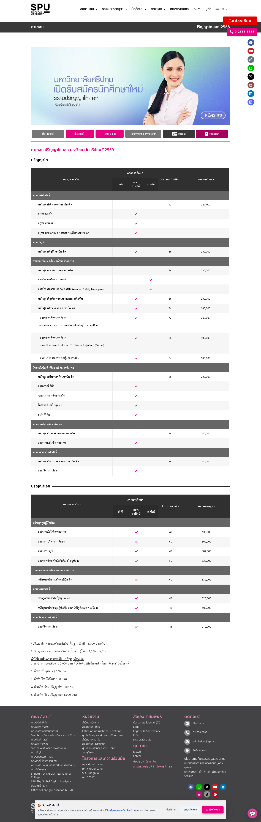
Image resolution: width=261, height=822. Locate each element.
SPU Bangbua (90, 773)
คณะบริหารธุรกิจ (39, 744)
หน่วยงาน (90, 717)
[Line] (251, 68)
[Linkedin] (251, 93)
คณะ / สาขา (41, 717)
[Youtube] (251, 51)
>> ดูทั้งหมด (89, 752)
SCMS (198, 9)
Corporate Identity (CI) (146, 723)
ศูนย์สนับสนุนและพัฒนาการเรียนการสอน (103, 735)
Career (137, 756)
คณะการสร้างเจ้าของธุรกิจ (44, 731)
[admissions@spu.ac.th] (187, 742)
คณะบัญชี (36, 752)
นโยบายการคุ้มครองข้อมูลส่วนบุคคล (204, 759)
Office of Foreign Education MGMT (52, 790)
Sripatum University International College (51, 775)
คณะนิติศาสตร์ (38, 769)
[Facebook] (251, 42)
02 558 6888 (200, 732)
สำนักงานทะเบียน (91, 727)
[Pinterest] (215, 794)
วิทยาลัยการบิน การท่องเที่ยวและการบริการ (53, 735)
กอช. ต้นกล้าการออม (93, 765)
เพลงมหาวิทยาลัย (142, 740)
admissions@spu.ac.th (205, 741)
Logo (136, 727)
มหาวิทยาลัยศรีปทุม (92, 769)
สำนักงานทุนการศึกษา (93, 744)
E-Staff (137, 752)
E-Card (137, 735)
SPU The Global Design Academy (51, 782)
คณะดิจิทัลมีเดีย (39, 723)
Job (208, 9)
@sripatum (199, 723)
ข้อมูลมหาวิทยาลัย (144, 761)
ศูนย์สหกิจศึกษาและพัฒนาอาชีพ (98, 748)
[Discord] (251, 102)
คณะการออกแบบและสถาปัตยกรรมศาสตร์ (53, 765)
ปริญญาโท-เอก (39, 786)
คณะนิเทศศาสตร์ (39, 727)
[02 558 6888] (187, 733)
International (180, 9)
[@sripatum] (187, 724)
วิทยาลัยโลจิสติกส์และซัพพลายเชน (48, 748)
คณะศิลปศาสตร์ (39, 740)
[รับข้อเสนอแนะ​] (187, 751)
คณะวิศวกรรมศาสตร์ (42, 757)
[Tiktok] (251, 59)
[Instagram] (251, 85)
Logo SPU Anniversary (146, 731)
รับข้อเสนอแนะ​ (200, 750)
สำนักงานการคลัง (91, 740)
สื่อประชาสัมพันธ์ (147, 717)
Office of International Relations (101, 731)
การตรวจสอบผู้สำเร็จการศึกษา (152, 766)
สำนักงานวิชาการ (91, 723)
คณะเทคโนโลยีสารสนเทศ (44, 761)
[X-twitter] (251, 76)
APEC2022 (88, 777)
